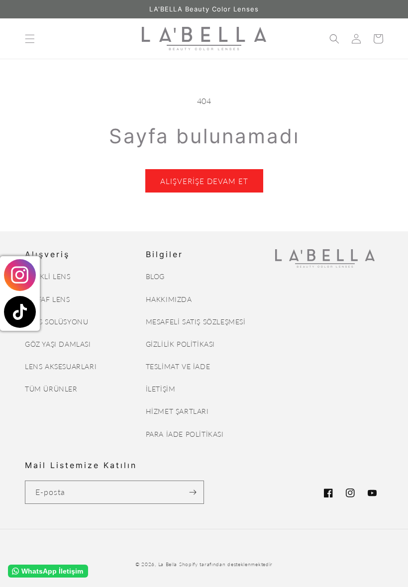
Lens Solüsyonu (56, 321)
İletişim (161, 389)
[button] (30, 39)
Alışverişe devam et (204, 181)
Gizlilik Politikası (180, 344)
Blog (155, 276)
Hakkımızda (169, 299)
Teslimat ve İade (178, 366)
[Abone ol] (193, 492)
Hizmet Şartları (177, 411)
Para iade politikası (185, 434)
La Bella (168, 564)
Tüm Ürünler (51, 389)
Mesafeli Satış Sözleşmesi (196, 321)
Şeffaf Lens (47, 299)
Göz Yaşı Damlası (58, 344)
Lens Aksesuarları (61, 366)
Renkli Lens (48, 276)
